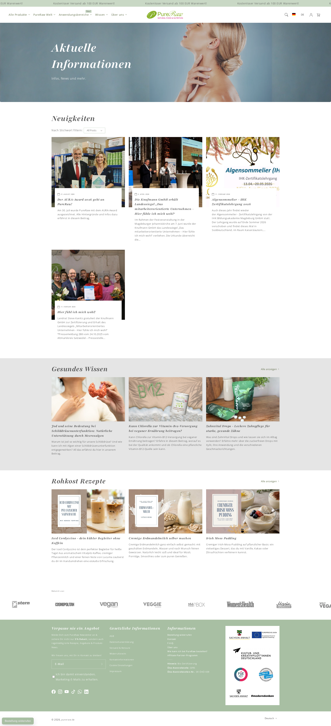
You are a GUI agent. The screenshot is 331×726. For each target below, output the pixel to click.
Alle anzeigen (269, 369)
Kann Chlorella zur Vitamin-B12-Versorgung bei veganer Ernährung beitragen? (163, 428)
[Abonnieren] (102, 664)
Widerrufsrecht (118, 653)
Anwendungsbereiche (74, 14)
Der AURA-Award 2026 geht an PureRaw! (80, 201)
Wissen (100, 14)
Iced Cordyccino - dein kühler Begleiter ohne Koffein (86, 540)
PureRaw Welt (42, 14)
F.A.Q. (170, 643)
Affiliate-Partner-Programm (182, 655)
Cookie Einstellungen (121, 665)
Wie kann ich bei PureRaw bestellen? (187, 651)
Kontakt (171, 639)
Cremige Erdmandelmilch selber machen (160, 538)
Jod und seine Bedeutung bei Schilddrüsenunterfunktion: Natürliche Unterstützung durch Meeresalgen (82, 431)
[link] (39, 604)
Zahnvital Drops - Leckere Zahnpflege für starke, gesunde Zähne (238, 428)
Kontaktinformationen (122, 659)
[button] (286, 15)
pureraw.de (68, 719)
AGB (112, 636)
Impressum (116, 671)
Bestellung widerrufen (179, 634)
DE (302, 14)
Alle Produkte (18, 14)
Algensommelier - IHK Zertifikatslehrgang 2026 (231, 201)
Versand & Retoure (120, 647)
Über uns (117, 14)
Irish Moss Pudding (221, 538)
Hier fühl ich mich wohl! (76, 312)
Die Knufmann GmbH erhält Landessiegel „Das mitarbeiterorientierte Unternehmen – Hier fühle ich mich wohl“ (164, 206)
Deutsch (269, 718)
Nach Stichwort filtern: (67, 130)
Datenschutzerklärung (122, 641)
